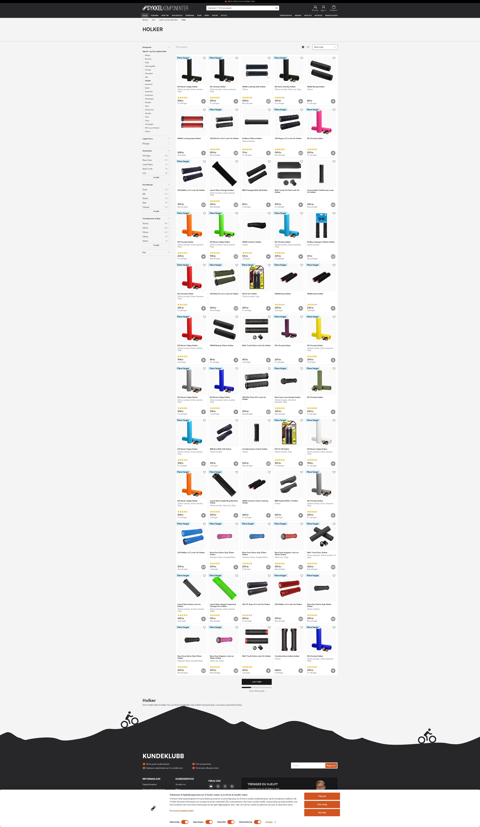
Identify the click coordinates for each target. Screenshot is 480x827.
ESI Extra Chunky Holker (285, 87)
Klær (199, 15)
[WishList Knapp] (204, 58)
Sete (147, 106)
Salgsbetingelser (149, 784)
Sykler (215, 15)
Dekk (147, 62)
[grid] (257, 365)
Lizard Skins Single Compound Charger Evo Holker (223, 605)
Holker (148, 81)
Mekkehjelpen (331, 15)
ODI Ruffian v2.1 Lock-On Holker (191, 190)
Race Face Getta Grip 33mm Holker (222, 554)
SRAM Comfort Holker (251, 242)
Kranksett (149, 91)
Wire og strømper (152, 128)
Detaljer (269, 822)
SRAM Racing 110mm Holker (222, 345)
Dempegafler (150, 66)
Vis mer (156, 177)
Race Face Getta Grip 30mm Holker (319, 605)
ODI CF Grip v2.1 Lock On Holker (256, 604)
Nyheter (308, 15)
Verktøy (165, 15)
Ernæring (190, 15)
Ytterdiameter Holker (151, 218)
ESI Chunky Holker (218, 87)
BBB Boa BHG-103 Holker (220, 449)
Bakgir (147, 55)
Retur (178, 789)
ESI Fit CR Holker (282, 449)
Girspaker (149, 73)
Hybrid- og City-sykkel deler (168, 20)
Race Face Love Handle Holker (287, 397)
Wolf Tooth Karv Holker (317, 553)
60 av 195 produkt (256, 691)
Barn (207, 15)
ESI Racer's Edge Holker (188, 87)
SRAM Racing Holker (315, 87)
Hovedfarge (147, 185)
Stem (147, 117)
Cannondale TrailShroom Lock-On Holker (320, 191)
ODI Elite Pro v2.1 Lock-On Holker (224, 294)
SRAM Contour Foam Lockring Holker (255, 502)
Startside (145, 20)
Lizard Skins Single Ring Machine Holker (224, 502)
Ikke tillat (322, 812)
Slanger (148, 113)
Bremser (148, 59)
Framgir (148, 70)
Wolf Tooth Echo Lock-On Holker (256, 345)
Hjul (146, 77)
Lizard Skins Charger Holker (222, 190)
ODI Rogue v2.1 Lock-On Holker (288, 138)
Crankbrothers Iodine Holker (287, 656)
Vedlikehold (177, 15)
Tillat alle (322, 796)
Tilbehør (154, 15)
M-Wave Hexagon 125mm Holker (321, 242)
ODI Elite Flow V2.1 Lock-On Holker (254, 398)
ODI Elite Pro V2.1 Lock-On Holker (224, 138)
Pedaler (148, 102)
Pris (144, 252)
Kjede (147, 88)
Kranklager (149, 99)
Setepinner (149, 110)
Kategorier (147, 47)
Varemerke (147, 151)
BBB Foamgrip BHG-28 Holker (255, 190)
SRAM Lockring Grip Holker (254, 87)
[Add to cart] (203, 101)
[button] (315, 8)
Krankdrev (149, 95)
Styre (147, 120)
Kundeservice (286, 15)
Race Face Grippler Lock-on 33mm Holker (286, 554)
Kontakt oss (181, 784)
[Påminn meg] (268, 101)
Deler (145, 15)
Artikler (318, 15)
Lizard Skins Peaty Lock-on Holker (189, 605)
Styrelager (149, 124)
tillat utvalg (322, 804)
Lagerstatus (147, 139)
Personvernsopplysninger (182, 811)
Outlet (224, 15)
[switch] (209, 822)
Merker (298, 15)
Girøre (147, 131)
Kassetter (149, 84)
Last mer (256, 682)
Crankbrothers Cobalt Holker (255, 449)
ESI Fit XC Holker (249, 294)
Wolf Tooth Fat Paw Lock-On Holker (287, 191)
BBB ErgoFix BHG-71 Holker (286, 501)
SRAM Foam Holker (283, 294)
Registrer (331, 765)
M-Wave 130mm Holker (252, 138)
